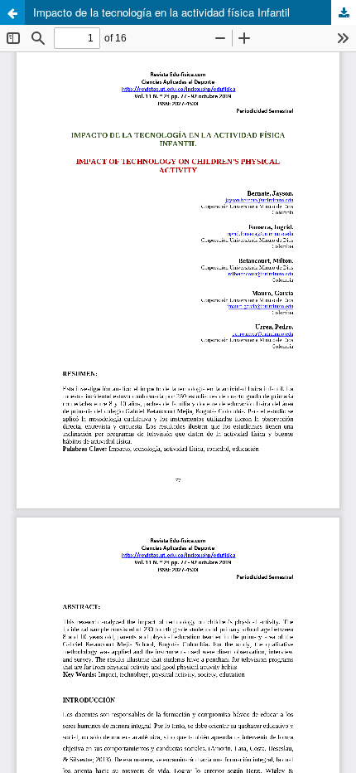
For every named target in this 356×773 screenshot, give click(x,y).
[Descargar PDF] (343, 12)
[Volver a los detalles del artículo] (12, 12)
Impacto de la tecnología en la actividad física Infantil (161, 12)
